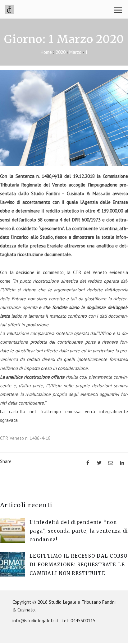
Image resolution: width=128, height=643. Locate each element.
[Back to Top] (114, 629)
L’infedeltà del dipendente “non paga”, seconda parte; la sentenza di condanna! (79, 530)
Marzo (75, 52)
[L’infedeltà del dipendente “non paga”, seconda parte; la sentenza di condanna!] (12, 541)
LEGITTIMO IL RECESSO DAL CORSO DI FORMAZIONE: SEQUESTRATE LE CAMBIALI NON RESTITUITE (79, 564)
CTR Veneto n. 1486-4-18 (25, 438)
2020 (61, 52)
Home (47, 52)
